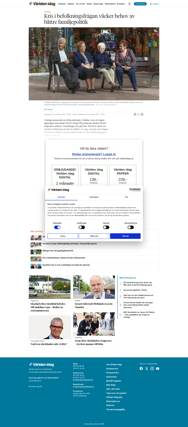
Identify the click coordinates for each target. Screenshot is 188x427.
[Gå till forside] (42, 4)
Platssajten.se (113, 401)
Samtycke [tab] (61, 197)
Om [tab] (126, 197)
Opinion (70, 4)
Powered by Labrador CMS (94, 424)
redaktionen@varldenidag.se (83, 387)
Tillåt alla (125, 236)
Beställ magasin (113, 381)
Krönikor (121, 4)
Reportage (98, 4)
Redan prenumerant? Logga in (94, 154)
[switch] (82, 227)
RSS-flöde (111, 385)
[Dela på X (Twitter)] (138, 114)
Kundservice (112, 369)
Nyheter (62, 4)
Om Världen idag (114, 364)
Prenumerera (112, 373)
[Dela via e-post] (142, 114)
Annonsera (111, 377)
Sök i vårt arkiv (113, 389)
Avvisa (62, 236)
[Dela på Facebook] (135, 114)
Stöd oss (110, 405)
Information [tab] (94, 197)
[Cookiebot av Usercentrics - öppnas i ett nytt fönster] (131, 189)
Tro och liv (80, 4)
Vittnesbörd (110, 4)
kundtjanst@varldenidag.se (83, 380)
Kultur (89, 4)
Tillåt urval (94, 236)
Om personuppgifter (115, 409)
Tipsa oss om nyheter (116, 393)
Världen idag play (114, 397)
